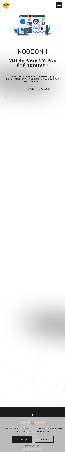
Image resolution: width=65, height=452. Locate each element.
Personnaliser (32, 446)
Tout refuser (44, 439)
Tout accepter (22, 439)
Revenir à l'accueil (38, 88)
